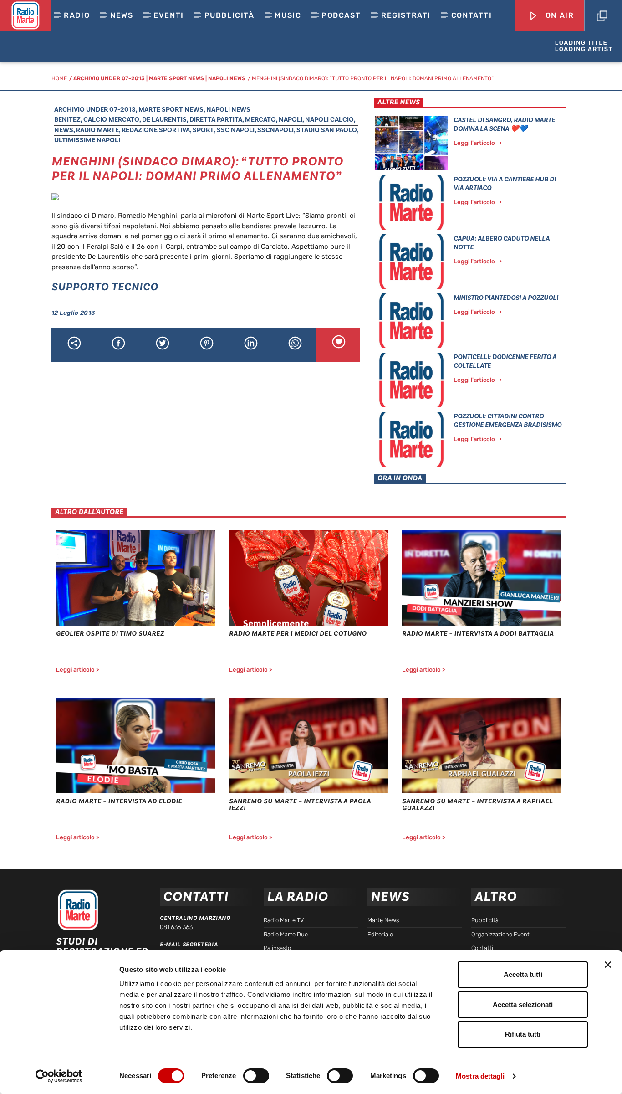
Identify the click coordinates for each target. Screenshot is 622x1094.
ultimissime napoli (87, 140)
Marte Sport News (176, 78)
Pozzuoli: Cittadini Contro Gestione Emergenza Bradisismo (507, 420)
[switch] (256, 1075)
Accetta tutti (523, 974)
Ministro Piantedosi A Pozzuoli (506, 297)
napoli (290, 119)
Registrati (406, 15)
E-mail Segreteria (189, 944)
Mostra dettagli (480, 1076)
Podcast (341, 15)
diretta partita (215, 119)
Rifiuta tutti (522, 1034)
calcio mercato (111, 119)
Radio (77, 15)
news (63, 130)
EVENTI (168, 15)
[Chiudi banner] (608, 964)
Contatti (471, 15)
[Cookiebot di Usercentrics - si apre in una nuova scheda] (59, 1076)
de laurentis (164, 119)
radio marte (97, 130)
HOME (59, 78)
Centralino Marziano (195, 918)
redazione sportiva (156, 130)
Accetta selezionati (523, 1004)
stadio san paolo (326, 130)
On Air (558, 15)
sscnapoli (275, 130)
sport (203, 130)
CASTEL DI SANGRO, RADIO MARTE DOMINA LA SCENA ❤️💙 (504, 124)
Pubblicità (229, 15)
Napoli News (226, 78)
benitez (67, 119)
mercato (260, 119)
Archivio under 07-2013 (109, 78)
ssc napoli (236, 130)
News (121, 15)
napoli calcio (329, 119)
